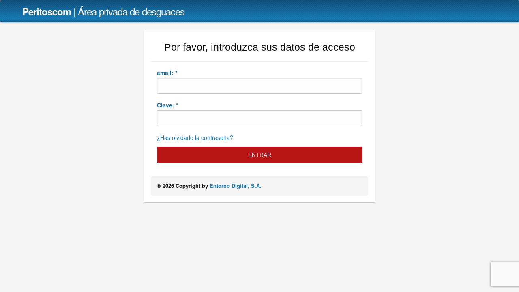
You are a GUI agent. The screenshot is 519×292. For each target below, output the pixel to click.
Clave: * (167, 105)
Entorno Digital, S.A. (236, 185)
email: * (167, 73)
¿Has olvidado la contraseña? (195, 137)
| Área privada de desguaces (103, 11)
